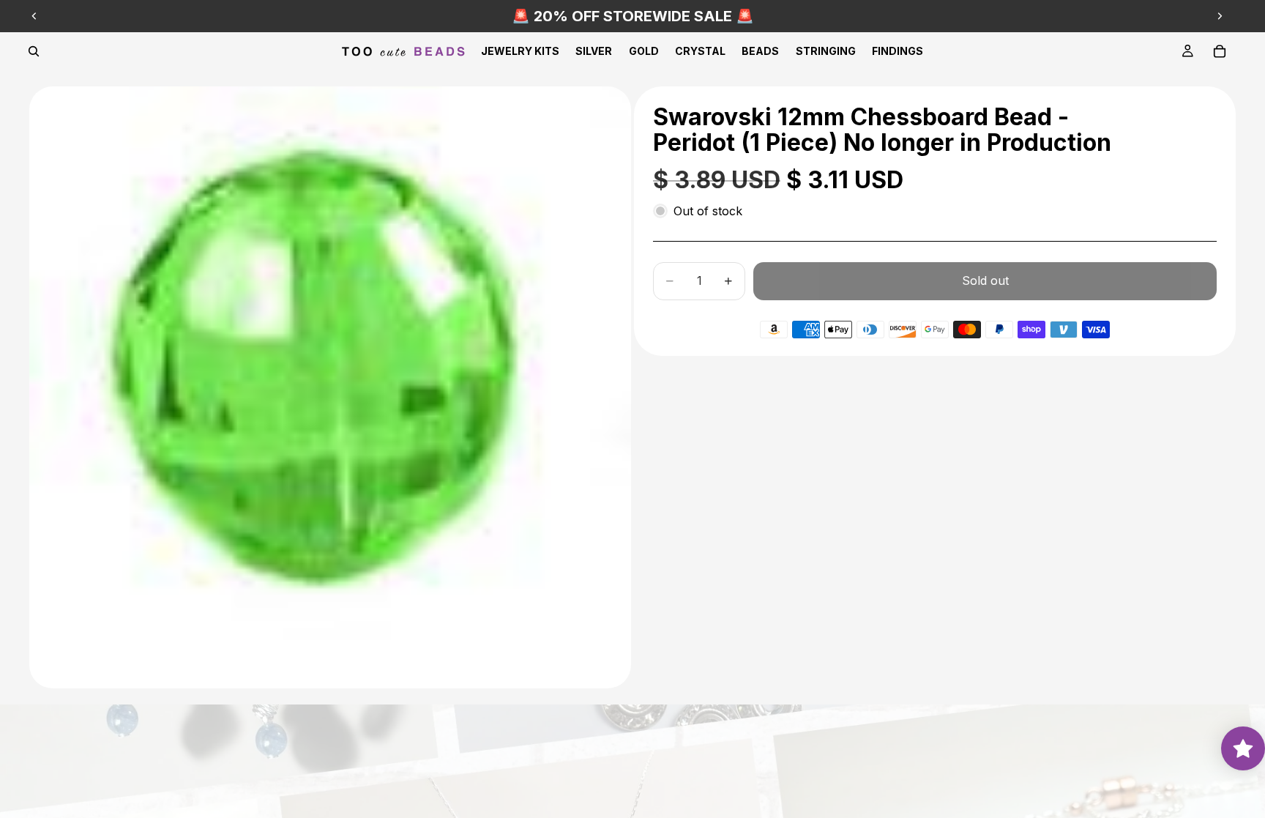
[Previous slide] (34, 16)
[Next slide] (1220, 16)
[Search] (34, 51)
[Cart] (1220, 51)
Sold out (985, 280)
